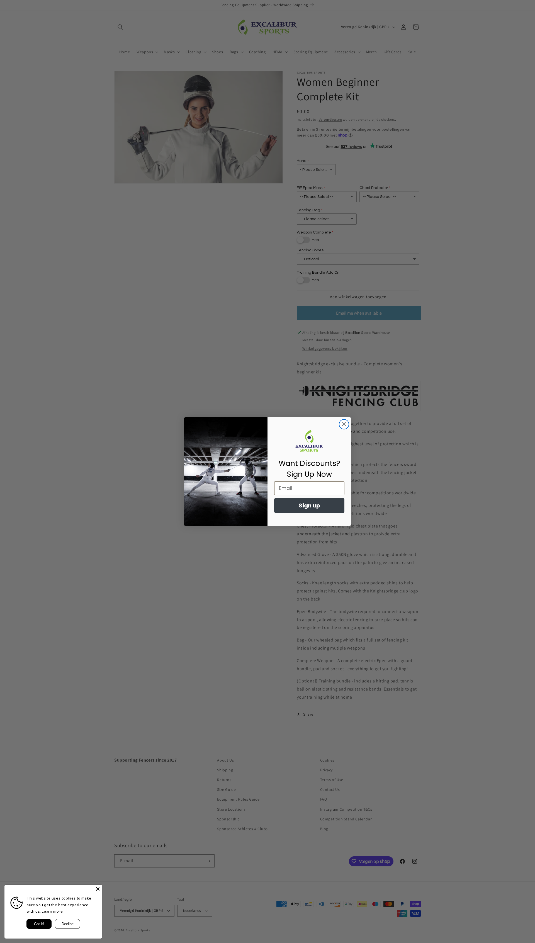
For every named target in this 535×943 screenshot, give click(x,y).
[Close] (98, 889)
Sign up (309, 505)
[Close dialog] (344, 424)
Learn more (52, 911)
